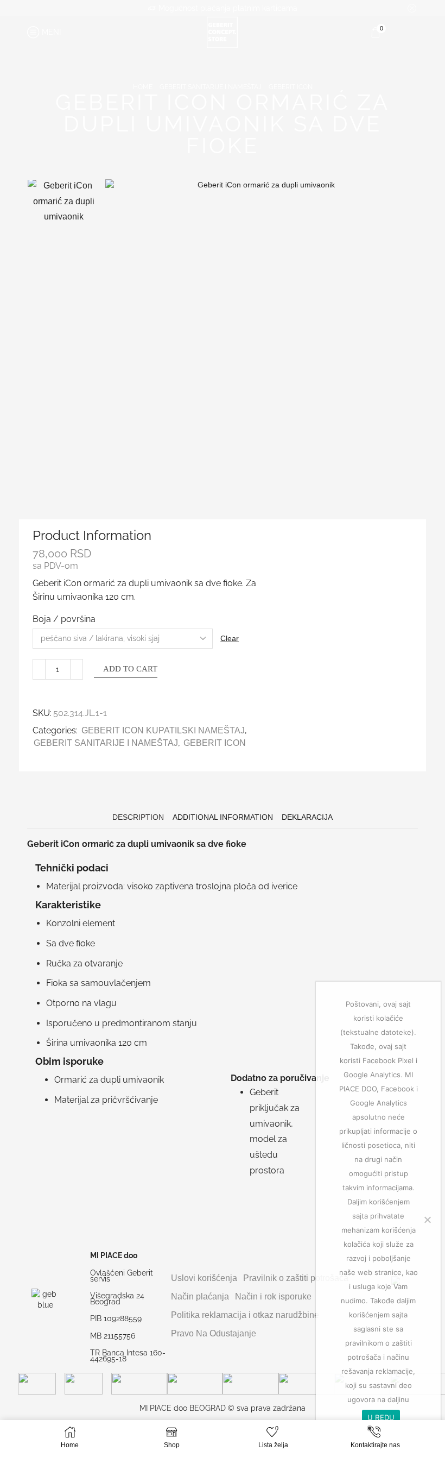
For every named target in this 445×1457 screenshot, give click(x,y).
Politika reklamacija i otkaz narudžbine (245, 1315)
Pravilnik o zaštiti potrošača (295, 1278)
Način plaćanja (200, 1296)
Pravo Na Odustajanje (213, 1333)
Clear (229, 638)
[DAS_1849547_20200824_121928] (63, 369)
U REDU (381, 1417)
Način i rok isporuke (273, 1296)
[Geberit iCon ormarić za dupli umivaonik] (63, 214)
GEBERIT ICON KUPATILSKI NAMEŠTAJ (163, 730)
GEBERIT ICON (291, 87)
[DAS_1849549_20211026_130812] (63, 292)
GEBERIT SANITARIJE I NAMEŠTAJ (211, 87)
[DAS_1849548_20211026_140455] (63, 445)
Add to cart (130, 668)
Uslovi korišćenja (204, 1278)
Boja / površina (64, 619)
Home (142, 87)
